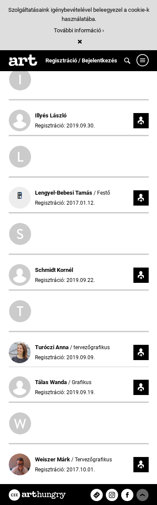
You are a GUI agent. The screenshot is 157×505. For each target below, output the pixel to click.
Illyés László (50, 115)
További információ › (79, 30)
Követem (141, 120)
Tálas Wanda (51, 382)
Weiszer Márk (53, 459)
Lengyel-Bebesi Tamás (64, 192)
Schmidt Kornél (54, 270)
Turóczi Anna (52, 347)
